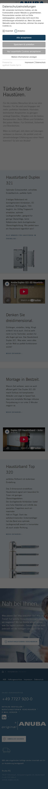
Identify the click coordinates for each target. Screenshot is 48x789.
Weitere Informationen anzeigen (24, 57)
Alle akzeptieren (24, 37)
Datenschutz (40, 62)
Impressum (29, 62)
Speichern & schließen (24, 44)
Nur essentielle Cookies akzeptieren (24, 51)
